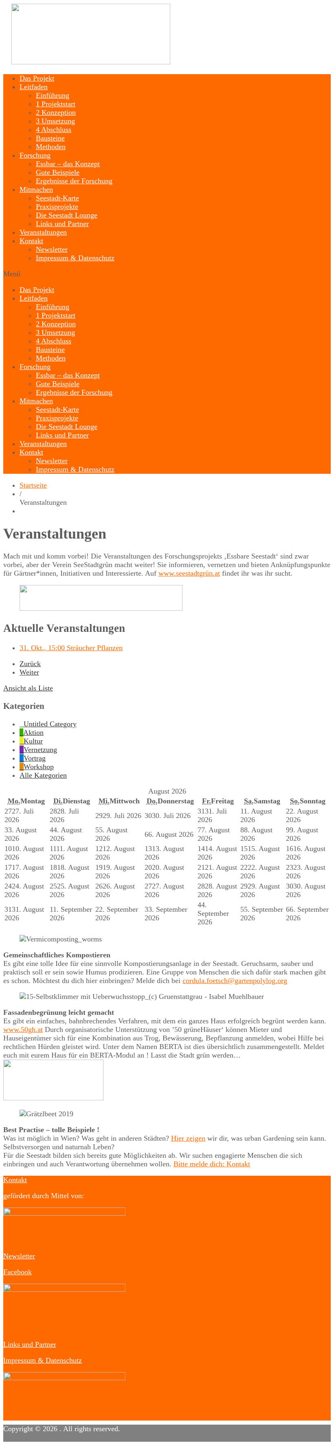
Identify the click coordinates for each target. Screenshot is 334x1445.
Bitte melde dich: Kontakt (212, 1164)
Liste (28, 688)
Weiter (29, 672)
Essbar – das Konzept (68, 164)
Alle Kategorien (43, 775)
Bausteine (50, 138)
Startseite (33, 485)
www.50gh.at (23, 1029)
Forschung (35, 155)
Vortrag (35, 758)
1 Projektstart (55, 104)
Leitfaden (34, 87)
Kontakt (31, 241)
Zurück (30, 664)
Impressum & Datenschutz (75, 258)
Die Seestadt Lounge (66, 215)
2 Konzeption (56, 112)
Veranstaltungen (43, 232)
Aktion (33, 732)
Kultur (33, 741)
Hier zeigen (188, 1138)
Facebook (17, 1272)
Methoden (51, 147)
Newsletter (52, 249)
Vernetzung (40, 750)
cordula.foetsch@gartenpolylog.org (234, 981)
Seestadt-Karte (57, 198)
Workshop (39, 767)
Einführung (52, 95)
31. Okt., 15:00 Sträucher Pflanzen (71, 648)
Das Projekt (37, 78)
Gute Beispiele (57, 172)
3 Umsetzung (55, 121)
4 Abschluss (53, 129)
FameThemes (62, 1437)
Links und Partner (62, 224)
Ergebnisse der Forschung (74, 181)
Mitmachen (36, 189)
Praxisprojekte (57, 206)
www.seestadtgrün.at (189, 573)
